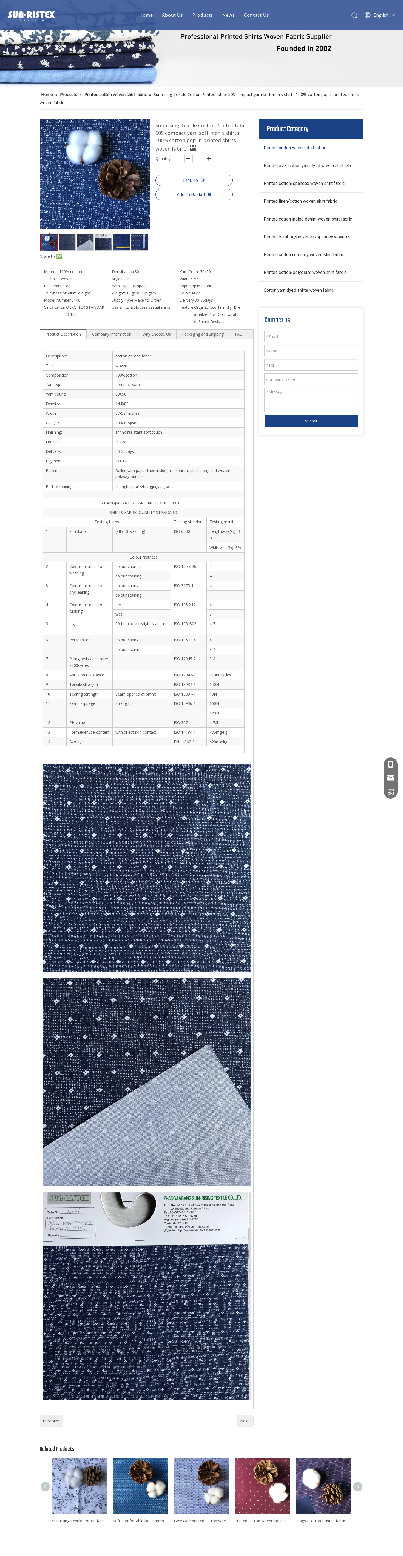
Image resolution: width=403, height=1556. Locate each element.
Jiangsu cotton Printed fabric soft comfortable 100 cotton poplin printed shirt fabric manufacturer (323, 1520)
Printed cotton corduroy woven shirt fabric (304, 254)
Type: (184, 285)
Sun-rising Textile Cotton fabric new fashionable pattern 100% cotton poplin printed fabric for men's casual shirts (79, 1520)
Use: (116, 307)
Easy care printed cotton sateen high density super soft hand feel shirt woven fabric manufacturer (201, 1520)
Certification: (55, 307)
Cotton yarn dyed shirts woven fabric (299, 290)
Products (202, 15)
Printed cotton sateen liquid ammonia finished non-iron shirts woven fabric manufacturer (262, 1520)
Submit (311, 421)
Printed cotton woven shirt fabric (295, 147)
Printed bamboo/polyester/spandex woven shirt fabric (313, 236)
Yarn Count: (190, 271)
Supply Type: (123, 300)
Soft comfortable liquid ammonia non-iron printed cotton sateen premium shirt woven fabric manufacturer (140, 1520)
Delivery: (187, 300)
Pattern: (51, 285)
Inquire (190, 180)
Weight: (118, 293)
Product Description (63, 334)
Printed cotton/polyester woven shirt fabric (305, 272)
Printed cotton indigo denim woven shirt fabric (308, 219)
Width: (185, 278)
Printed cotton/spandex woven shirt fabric (304, 183)
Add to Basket (191, 194)
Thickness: (53, 293)
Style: (116, 278)
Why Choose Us (157, 334)
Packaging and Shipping (203, 334)
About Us (172, 15)
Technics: (52, 278)
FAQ (239, 334)
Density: (119, 271)
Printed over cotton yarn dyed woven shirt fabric (310, 165)
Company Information (111, 334)
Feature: (187, 307)
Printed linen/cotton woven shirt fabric (300, 201)
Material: (51, 271)
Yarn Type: (121, 285)
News (228, 15)
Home (146, 15)
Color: (185, 293)
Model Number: (58, 300)
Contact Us (256, 15)
